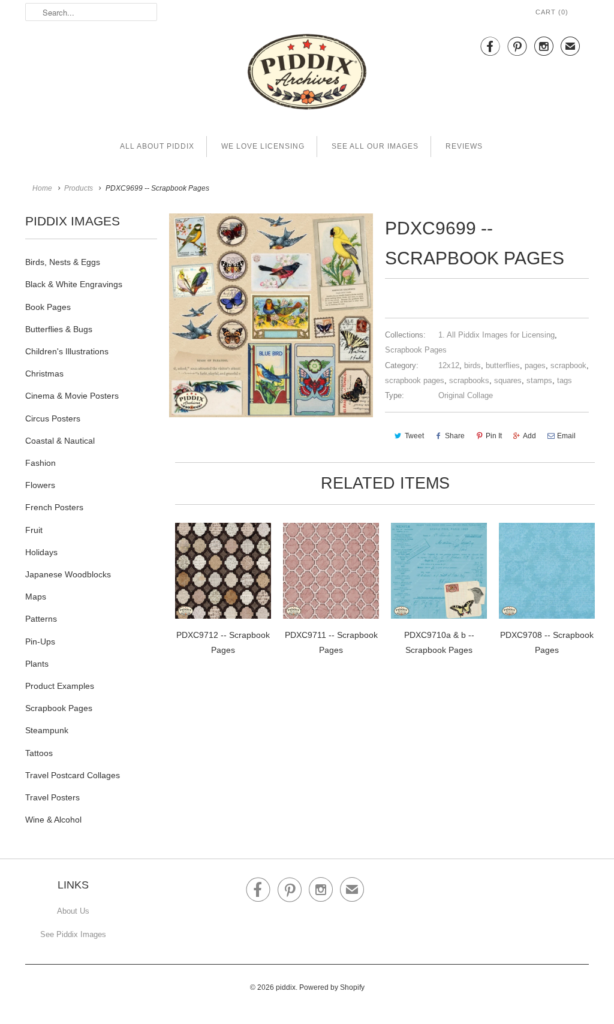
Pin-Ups (40, 641)
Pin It (494, 436)
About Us (73, 910)
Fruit (34, 530)
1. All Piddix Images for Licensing (496, 334)
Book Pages (48, 307)
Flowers (40, 485)
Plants (37, 663)
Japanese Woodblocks (68, 574)
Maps (35, 596)
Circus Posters (52, 418)
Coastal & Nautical (60, 440)
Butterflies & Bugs (58, 329)
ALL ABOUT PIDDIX (157, 146)
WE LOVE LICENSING (263, 146)
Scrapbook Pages (58, 708)
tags (564, 380)
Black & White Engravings (73, 284)
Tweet (414, 436)
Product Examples (59, 686)
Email (566, 436)
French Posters (54, 507)
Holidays (41, 552)
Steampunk (46, 730)
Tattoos (39, 753)
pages (535, 365)
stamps (539, 380)
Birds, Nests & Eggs (62, 262)
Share (455, 436)
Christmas (44, 373)
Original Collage (465, 395)
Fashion (40, 463)
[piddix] (307, 74)
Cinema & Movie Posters (72, 395)
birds (472, 365)
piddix (286, 987)
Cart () (551, 12)
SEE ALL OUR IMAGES (375, 146)
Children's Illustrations (67, 351)
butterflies (503, 365)
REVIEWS (464, 146)
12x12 (448, 365)
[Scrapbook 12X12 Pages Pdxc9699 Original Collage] (271, 315)
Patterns (41, 619)
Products (78, 188)
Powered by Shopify (332, 987)
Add (529, 436)
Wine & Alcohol (53, 819)
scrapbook (568, 365)
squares (508, 380)
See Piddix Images (73, 934)
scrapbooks (469, 380)
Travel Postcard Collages (72, 775)
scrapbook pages (414, 380)
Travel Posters (52, 797)
